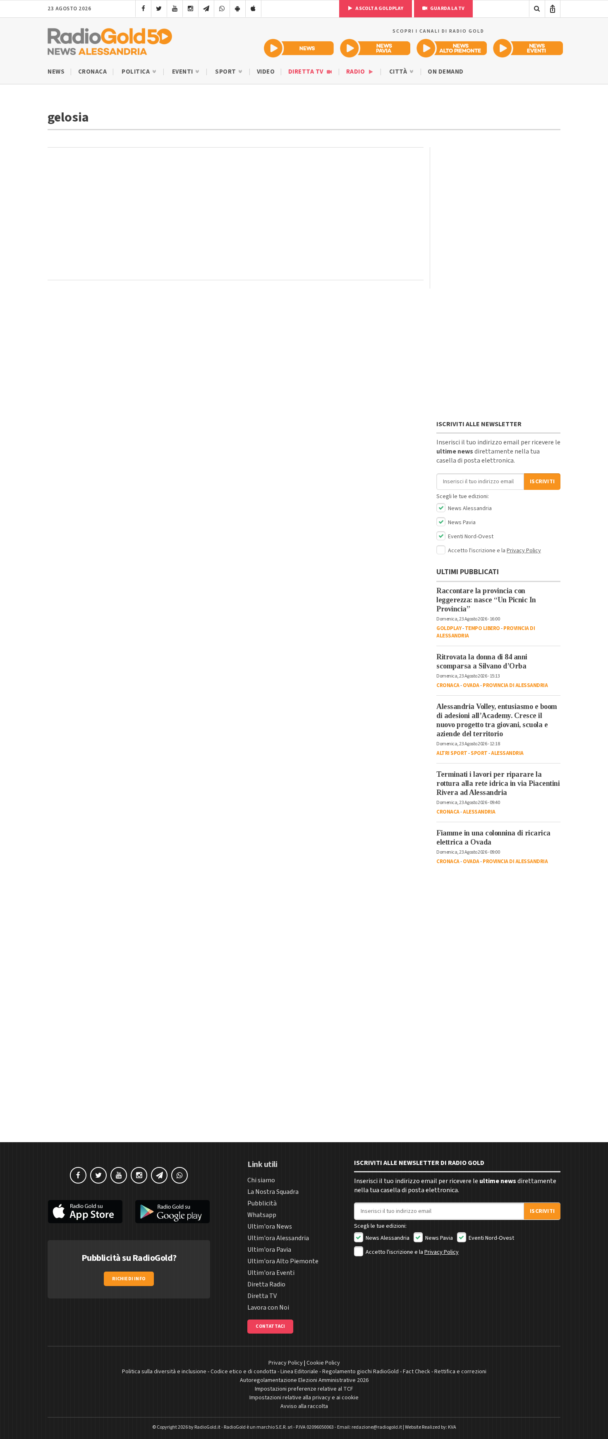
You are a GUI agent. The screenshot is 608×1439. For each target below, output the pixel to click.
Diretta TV (306, 71)
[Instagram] (190, 8)
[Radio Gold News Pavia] (375, 48)
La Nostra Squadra (273, 1191)
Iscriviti (542, 481)
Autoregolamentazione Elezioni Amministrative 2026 (304, 1380)
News (56, 71)
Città (399, 71)
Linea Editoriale (299, 1371)
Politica (136, 71)
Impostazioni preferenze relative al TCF (304, 1389)
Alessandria (507, 753)
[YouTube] (174, 8)
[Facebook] (143, 8)
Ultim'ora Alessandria (278, 1238)
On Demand (446, 71)
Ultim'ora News (269, 1226)
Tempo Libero (482, 628)
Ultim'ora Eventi (270, 1272)
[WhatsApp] (222, 8)
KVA (452, 1427)
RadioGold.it (207, 1427)
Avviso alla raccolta (304, 1406)
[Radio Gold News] (298, 48)
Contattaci (270, 1326)
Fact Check (416, 1371)
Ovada (471, 685)
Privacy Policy (524, 550)
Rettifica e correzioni (460, 1371)
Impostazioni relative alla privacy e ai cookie (304, 1398)
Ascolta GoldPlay (378, 8)
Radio (356, 71)
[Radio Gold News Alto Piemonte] (451, 48)
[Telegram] (206, 8)
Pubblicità (262, 1203)
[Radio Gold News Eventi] (528, 48)
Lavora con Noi (268, 1307)
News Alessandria (469, 508)
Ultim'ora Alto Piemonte (282, 1261)
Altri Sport (451, 753)
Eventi (183, 71)
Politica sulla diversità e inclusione (164, 1371)
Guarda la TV (447, 8)
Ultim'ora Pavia (269, 1249)
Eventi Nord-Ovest (470, 536)
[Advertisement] (236, 214)
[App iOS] (253, 8)
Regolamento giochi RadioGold (360, 1371)
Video (266, 71)
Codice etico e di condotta (243, 1371)
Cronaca (92, 71)
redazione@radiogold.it (377, 1427)
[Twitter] (159, 8)
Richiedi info (129, 1278)
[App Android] (237, 8)
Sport (226, 71)
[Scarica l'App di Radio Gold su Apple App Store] (85, 1211)
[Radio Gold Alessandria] (110, 39)
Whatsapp (261, 1214)
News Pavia (461, 522)
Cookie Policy (323, 1363)
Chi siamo (261, 1180)
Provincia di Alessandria (515, 685)
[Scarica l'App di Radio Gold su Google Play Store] (173, 1211)
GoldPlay (448, 628)
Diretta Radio (266, 1284)
